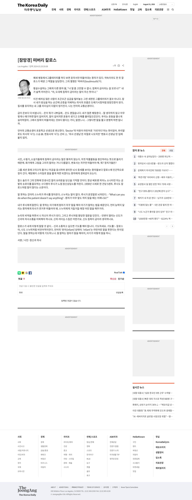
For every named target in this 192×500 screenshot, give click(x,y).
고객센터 (115, 487)
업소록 (148, 9)
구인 (134, 442)
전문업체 (136, 458)
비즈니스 (44, 463)
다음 (172, 226)
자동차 (43, 467)
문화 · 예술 (68, 463)
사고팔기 (136, 463)
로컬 (171, 150)
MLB (88, 458)
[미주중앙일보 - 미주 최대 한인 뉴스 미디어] (33, 7)
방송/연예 (90, 442)
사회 (61, 9)
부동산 (43, 458)
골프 (88, 471)
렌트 (134, 446)
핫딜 (132, 9)
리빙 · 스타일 (69, 458)
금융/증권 (44, 450)
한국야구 (90, 454)
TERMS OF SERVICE (93, 487)
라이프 (77, 9)
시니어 (66, 467)
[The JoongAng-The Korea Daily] (27, 491)
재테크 (43, 454)
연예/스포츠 (89, 9)
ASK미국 (106, 9)
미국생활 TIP (115, 454)
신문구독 (114, 4)
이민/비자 (21, 454)
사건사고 (21, 446)
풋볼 (88, 467)
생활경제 (44, 446)
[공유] (123, 65)
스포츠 (89, 450)
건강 (65, 446)
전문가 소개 (114, 450)
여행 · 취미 (68, 454)
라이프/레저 (68, 442)
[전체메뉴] (168, 9)
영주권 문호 (114, 458)
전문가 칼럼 (114, 446)
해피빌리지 (160, 467)
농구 (88, 463)
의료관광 (159, 9)
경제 (69, 9)
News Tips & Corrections (129, 487)
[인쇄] (118, 65)
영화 (88, 446)
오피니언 (21, 471)
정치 (19, 463)
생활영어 (160, 452)
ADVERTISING (63, 487)
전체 (54, 9)
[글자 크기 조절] (114, 65)
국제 (19, 467)
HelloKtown (120, 9)
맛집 (134, 471)
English (135, 4)
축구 (88, 475)
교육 (140, 9)
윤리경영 (106, 487)
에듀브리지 (160, 447)
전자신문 (125, 4)
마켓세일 (136, 467)
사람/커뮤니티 (23, 450)
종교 (65, 450)
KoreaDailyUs (162, 441)
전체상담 (113, 442)
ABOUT (53, 487)
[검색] (172, 9)
